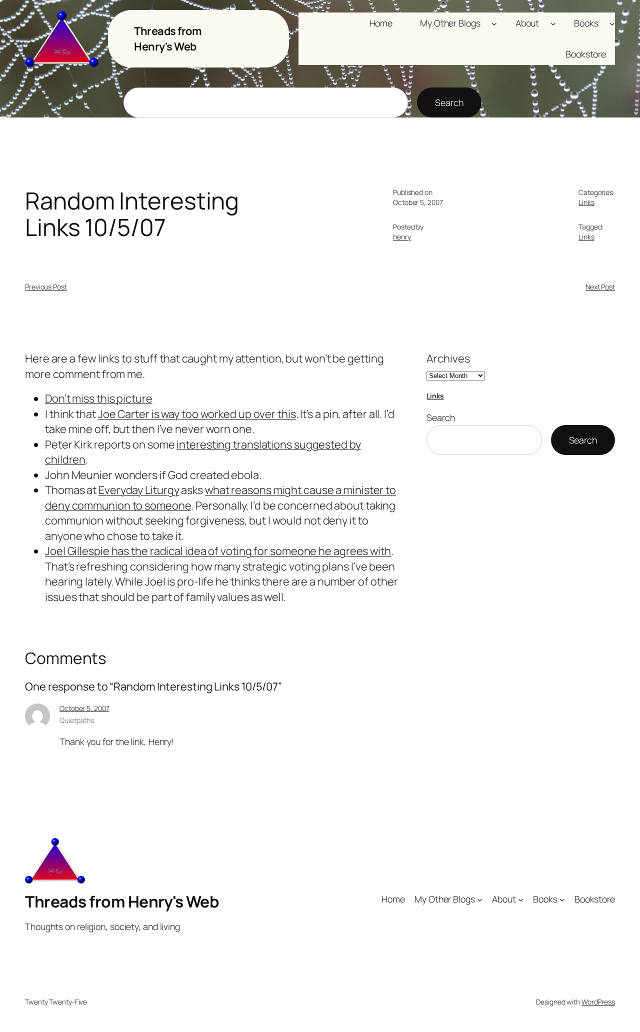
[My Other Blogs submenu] (494, 23)
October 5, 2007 (85, 708)
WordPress (598, 1001)
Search (449, 102)
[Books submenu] (612, 23)
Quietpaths (77, 720)
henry (402, 237)
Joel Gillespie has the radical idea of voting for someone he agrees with (218, 551)
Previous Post (46, 287)
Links (586, 202)
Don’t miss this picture (98, 398)
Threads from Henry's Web (168, 39)
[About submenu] (553, 23)
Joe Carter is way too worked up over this (197, 414)
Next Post (600, 287)
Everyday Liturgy (138, 490)
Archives (448, 358)
